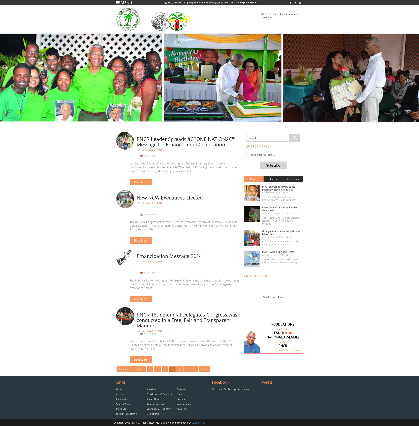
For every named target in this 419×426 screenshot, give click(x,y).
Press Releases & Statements (160, 394)
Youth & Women (124, 403)
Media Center (122, 408)
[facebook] (290, 2)
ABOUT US (182, 408)
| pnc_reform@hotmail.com (242, 2)
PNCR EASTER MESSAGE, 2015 (278, 252)
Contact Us (121, 399)
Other (119, 389)
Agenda (120, 394)
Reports (180, 394)
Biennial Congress (155, 403)
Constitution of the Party (158, 408)
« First (140, 369)
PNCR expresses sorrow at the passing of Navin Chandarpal (278, 188)
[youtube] (300, 2)
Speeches (151, 389)
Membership (152, 413)
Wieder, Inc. (198, 422)
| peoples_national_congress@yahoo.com (207, 2)
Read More (140, 182)
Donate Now (152, 399)
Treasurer (181, 389)
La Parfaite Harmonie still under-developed (280, 209)
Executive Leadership (126, 413)
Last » (204, 369)
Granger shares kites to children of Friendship (281, 233)
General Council (184, 403)
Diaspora (181, 399)
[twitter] (295, 2)
